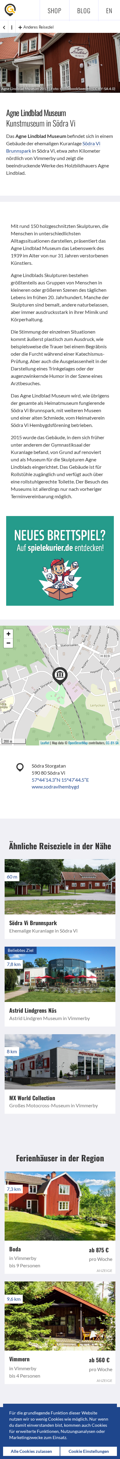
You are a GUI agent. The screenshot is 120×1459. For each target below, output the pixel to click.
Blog (83, 10)
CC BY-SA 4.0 (103, 88)
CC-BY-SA (112, 742)
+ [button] (8, 634)
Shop (55, 10)
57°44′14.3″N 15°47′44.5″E (60, 780)
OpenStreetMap (78, 742)
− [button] (8, 643)
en (109, 10)
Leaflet (45, 742)
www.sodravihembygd (55, 786)
